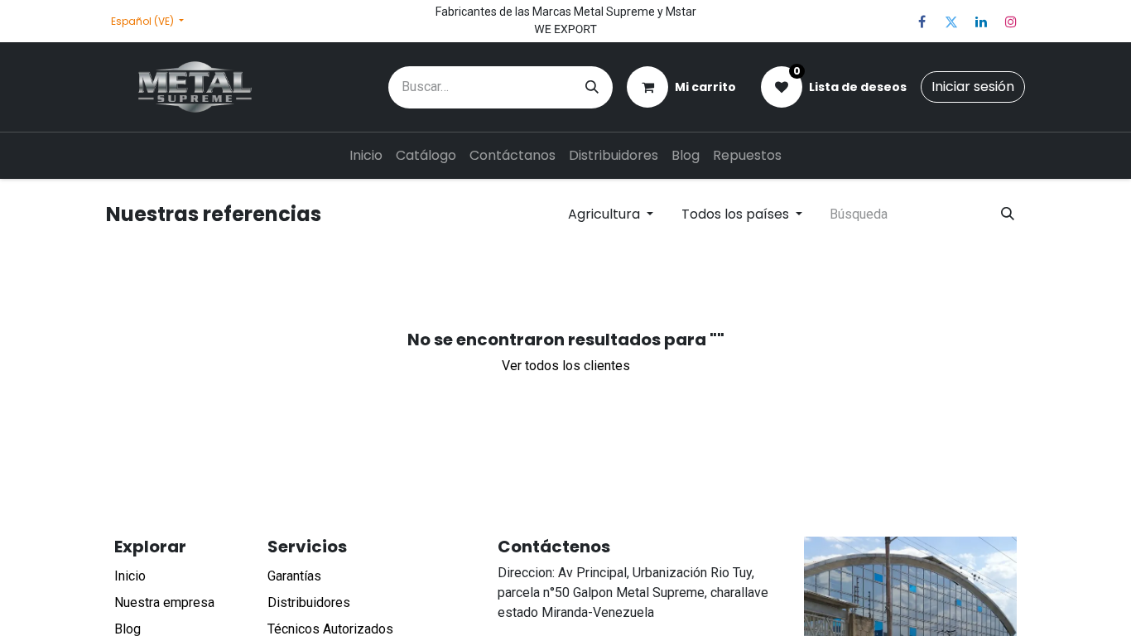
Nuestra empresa (164, 602)
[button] (610, 214)
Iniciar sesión (972, 86)
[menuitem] (366, 155)
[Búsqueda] (592, 87)
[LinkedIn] (981, 21)
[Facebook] (921, 21)
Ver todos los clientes (566, 365)
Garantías (294, 576)
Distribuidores (308, 602)
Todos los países (735, 214)
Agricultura (604, 214)
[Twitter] (951, 21)
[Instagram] (1011, 21)
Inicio (130, 576)
